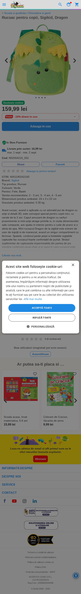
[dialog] (40, 297)
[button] (40, 326)
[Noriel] (17, 4)
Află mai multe (33, 299)
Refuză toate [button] (42, 317)
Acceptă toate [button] (42, 307)
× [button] (72, 265)
